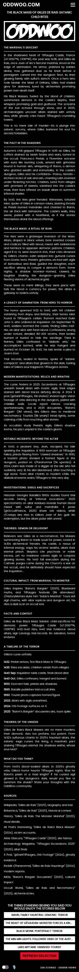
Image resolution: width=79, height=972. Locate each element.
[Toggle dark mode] (5, 967)
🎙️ (14, 967)
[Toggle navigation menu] (73, 4)
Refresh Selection (39, 955)
